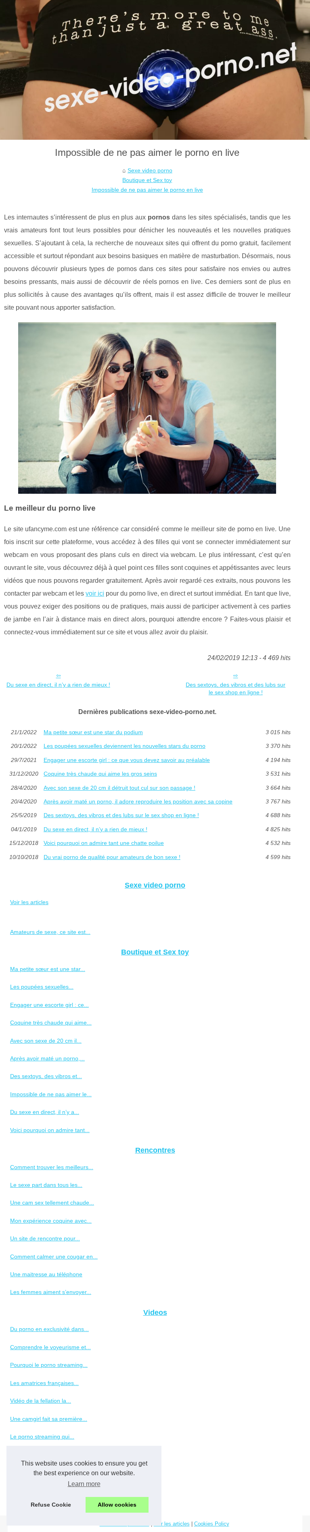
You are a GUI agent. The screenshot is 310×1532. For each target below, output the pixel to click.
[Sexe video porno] (155, 70)
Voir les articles (29, 902)
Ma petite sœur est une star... (47, 969)
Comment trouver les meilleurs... (51, 1167)
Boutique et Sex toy (147, 180)
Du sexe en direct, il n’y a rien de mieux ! (58, 684)
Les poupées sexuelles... (41, 986)
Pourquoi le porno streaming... (49, 1365)
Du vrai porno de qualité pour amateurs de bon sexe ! (112, 857)
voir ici (95, 593)
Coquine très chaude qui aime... (51, 1022)
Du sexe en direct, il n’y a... (44, 1112)
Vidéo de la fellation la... (40, 1400)
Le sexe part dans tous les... (46, 1185)
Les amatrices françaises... (44, 1383)
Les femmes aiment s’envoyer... (50, 1292)
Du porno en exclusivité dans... (49, 1329)
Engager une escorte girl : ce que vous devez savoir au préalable (127, 760)
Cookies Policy (211, 1524)
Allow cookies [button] (117, 1504)
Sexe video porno (150, 170)
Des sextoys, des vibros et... (46, 1076)
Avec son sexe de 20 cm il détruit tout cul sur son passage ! (119, 788)
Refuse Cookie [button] (51, 1504)
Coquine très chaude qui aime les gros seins (100, 773)
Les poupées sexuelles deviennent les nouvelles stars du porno (124, 746)
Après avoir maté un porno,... (47, 1058)
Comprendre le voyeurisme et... (50, 1347)
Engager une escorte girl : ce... (49, 1005)
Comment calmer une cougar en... (54, 1256)
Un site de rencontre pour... (45, 1238)
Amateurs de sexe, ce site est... (50, 932)
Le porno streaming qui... (42, 1436)
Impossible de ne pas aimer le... (51, 1094)
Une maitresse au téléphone (46, 1274)
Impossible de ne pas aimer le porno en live (147, 189)
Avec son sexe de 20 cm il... (46, 1040)
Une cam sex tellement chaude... (52, 1202)
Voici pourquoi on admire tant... (50, 1130)
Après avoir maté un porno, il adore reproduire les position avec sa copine (138, 801)
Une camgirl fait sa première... (48, 1419)
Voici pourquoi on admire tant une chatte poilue (104, 843)
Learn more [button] (84, 1483)
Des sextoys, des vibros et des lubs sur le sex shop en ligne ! (235, 688)
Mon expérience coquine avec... (51, 1220)
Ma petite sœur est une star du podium (93, 732)
